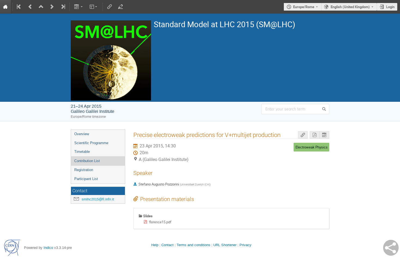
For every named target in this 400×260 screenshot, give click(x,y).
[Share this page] (391, 248)
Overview (81, 134)
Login (390, 6)
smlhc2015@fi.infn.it (98, 199)
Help (154, 245)
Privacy (245, 245)
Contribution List (87, 161)
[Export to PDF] (314, 135)
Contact (167, 245)
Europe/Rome (303, 6)
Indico (48, 247)
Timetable (82, 152)
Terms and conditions (193, 245)
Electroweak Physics (312, 147)
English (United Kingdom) (350, 6)
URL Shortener (224, 245)
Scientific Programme (91, 143)
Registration (83, 170)
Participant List (86, 179)
